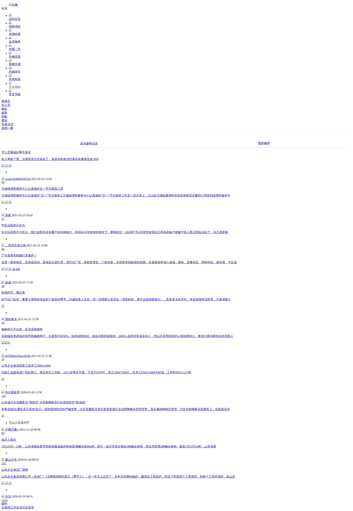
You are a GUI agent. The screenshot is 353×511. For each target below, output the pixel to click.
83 (2, 433)
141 (3, 396)
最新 (4, 112)
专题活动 (7, 124)
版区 (4, 108)
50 (2, 182)
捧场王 (5, 101)
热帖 (4, 116)
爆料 (4, 503)
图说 (4, 120)
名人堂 (5, 104)
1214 (4, 500)
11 (2, 219)
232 (3, 463)
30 (2, 286)
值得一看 (7, 128)
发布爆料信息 (89, 143)
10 (2, 322)
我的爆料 (264, 143)
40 (2, 249)
